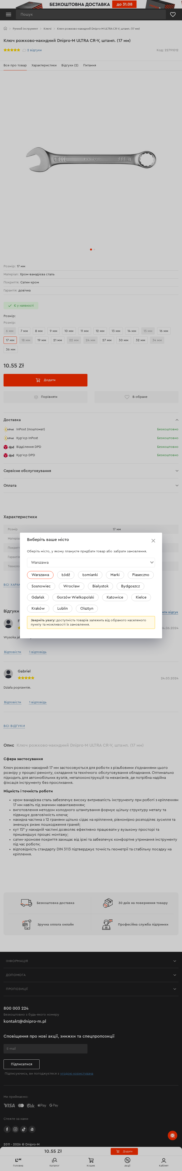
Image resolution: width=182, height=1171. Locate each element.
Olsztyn (86, 608)
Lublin (62, 608)
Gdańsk (38, 597)
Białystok (100, 586)
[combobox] (91, 562)
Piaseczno (140, 575)
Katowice (115, 597)
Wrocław (71, 586)
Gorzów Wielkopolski (75, 597)
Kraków (38, 608)
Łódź (66, 575)
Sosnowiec (41, 586)
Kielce (141, 597)
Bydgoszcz (130, 586)
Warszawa (40, 575)
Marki (115, 575)
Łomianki (90, 575)
